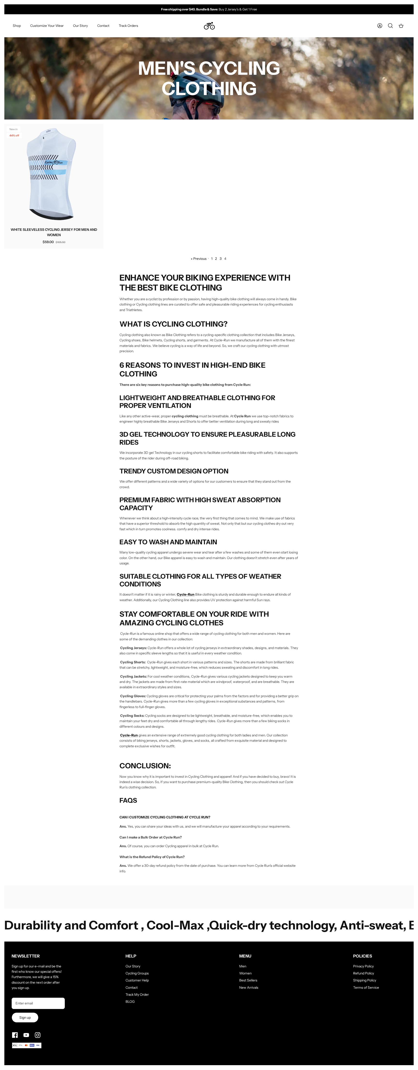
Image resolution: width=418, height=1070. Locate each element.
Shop (17, 25)
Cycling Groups (137, 973)
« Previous (199, 258)
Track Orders (128, 25)
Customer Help (137, 980)
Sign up (25, 1017)
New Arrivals (248, 987)
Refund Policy (363, 973)
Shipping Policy (364, 980)
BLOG (130, 1001)
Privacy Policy (363, 966)
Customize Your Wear (47, 25)
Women (245, 973)
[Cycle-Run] (209, 26)
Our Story (80, 25)
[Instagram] (37, 1035)
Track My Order (137, 994)
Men (242, 966)
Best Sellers (248, 980)
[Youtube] (26, 1035)
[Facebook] (15, 1035)
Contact (103, 25)
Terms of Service (366, 987)
